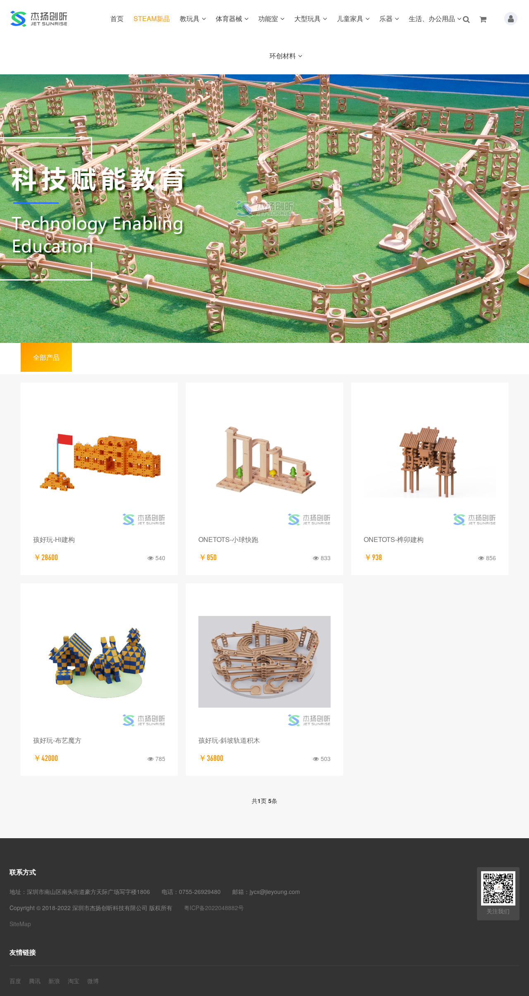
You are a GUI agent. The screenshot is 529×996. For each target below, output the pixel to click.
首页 (117, 18)
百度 (15, 981)
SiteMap (20, 924)
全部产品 (46, 357)
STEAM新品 (151, 18)
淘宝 (73, 981)
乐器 (386, 18)
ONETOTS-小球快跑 (228, 539)
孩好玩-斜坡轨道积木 (229, 740)
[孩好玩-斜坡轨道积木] (264, 662)
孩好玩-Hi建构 (54, 539)
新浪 (54, 981)
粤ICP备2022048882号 (214, 907)
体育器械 (229, 18)
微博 (93, 981)
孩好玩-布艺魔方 (57, 740)
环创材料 (282, 55)
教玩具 (190, 18)
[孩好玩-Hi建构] (99, 461)
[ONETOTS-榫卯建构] (430, 461)
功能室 (268, 18)
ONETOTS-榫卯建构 (394, 539)
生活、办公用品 (432, 18)
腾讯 (35, 981)
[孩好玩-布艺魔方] (99, 662)
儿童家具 (350, 18)
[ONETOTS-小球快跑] (264, 461)
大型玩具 (307, 18)
